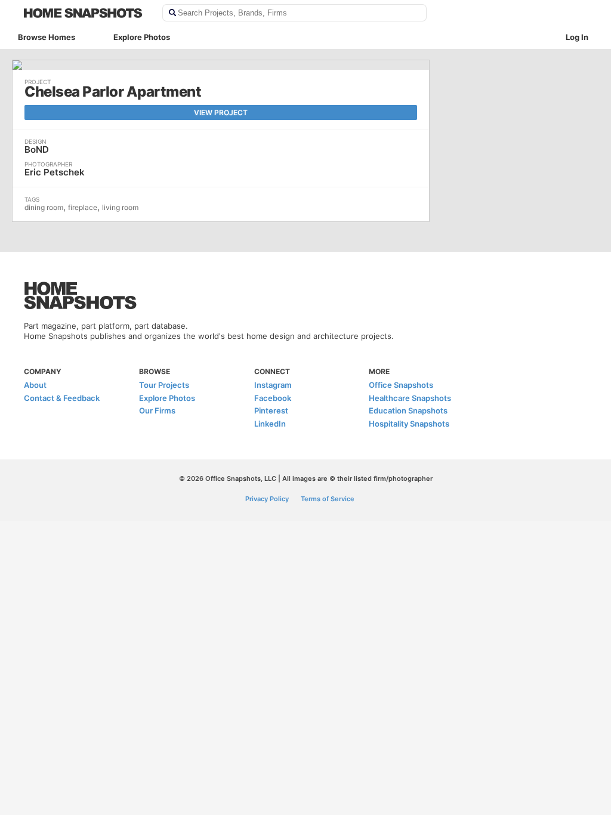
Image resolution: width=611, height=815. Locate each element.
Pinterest (271, 410)
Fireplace (82, 207)
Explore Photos (141, 37)
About (35, 385)
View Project (221, 112)
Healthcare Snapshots (410, 398)
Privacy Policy (267, 499)
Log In (577, 37)
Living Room (120, 207)
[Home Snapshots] (85, 13)
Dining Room (43, 207)
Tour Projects (164, 385)
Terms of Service (327, 499)
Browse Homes (46, 37)
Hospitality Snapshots (409, 423)
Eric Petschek (54, 172)
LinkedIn (270, 423)
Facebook (272, 398)
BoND (36, 149)
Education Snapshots (408, 410)
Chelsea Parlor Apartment (112, 91)
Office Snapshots (401, 385)
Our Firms (157, 410)
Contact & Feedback (62, 398)
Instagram (273, 385)
